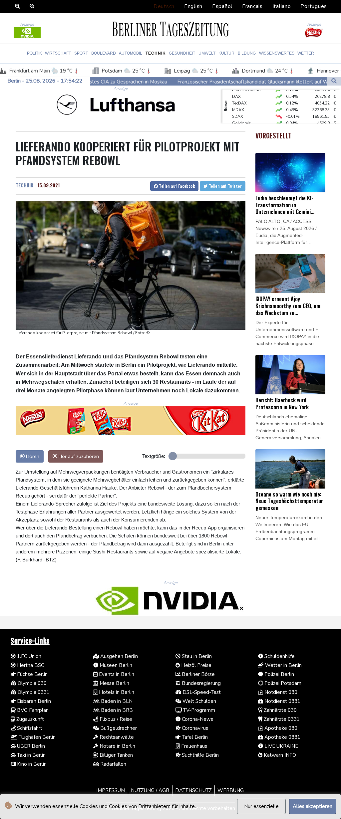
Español (222, 6)
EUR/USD (240, 122)
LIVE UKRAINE (280, 746)
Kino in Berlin (31, 764)
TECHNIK (24, 185)
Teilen (176, 186)
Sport (81, 53)
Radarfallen (112, 764)
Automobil (130, 53)
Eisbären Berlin (33, 701)
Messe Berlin (113, 683)
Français (252, 6)
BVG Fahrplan (32, 710)
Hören (32, 456)
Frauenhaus (193, 746)
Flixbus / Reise (115, 719)
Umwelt (206, 53)
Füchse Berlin (32, 674)
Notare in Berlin (116, 746)
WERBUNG (230, 790)
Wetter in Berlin (283, 665)
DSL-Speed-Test (201, 692)
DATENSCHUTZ (193, 790)
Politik (34, 53)
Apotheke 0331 (281, 737)
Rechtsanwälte (116, 737)
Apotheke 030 (280, 728)
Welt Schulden (198, 701)
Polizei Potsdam (282, 683)
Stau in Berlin (196, 656)
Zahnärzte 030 (279, 710)
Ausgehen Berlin (118, 656)
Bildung (247, 53)
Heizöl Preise (195, 665)
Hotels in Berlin (116, 692)
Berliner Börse (197, 674)
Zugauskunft (29, 719)
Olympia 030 (31, 683)
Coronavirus (194, 728)
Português (313, 6)
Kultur (226, 53)
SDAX (237, 109)
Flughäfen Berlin (36, 737)
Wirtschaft (58, 53)
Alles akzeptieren (312, 806)
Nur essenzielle (261, 806)
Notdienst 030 (280, 692)
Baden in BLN (116, 701)
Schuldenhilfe (279, 656)
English (193, 6)
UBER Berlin (30, 746)
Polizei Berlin (278, 674)
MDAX (238, 102)
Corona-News (196, 719)
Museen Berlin (115, 665)
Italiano (281, 6)
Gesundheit (182, 53)
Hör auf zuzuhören (78, 456)
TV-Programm (198, 710)
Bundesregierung (200, 683)
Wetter (305, 53)
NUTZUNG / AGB (150, 790)
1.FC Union (28, 656)
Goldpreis (241, 116)
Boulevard (103, 53)
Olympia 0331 (33, 692)
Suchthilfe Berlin (199, 755)
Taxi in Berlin (31, 755)
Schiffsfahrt (29, 728)
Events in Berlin (116, 674)
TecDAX (239, 96)
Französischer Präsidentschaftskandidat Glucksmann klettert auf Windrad (212, 81)
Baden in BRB (116, 710)
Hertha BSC (30, 665)
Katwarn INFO (279, 755)
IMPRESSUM (110, 790)
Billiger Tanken (115, 755)
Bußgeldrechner (118, 728)
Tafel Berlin (194, 737)
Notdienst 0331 (281, 701)
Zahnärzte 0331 (281, 719)
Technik (156, 53)
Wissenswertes (276, 53)
